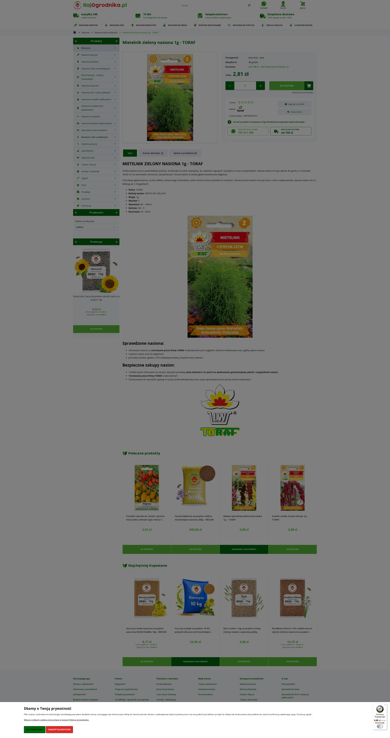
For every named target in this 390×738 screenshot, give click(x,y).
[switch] (380, 726)
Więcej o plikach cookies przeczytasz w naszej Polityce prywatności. (56, 719)
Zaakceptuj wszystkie (59, 729)
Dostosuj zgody (34, 729)
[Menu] (385, 705)
